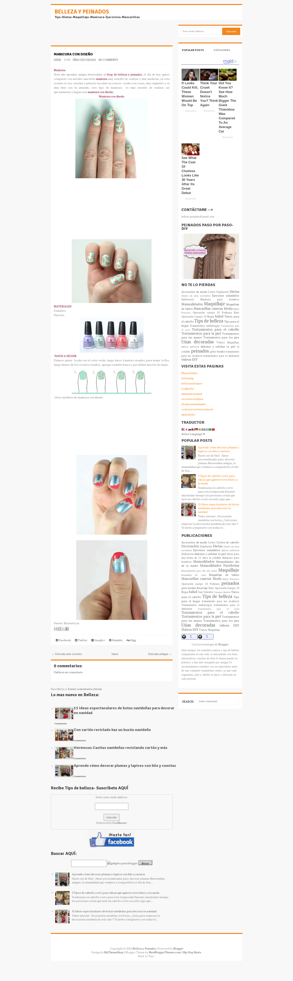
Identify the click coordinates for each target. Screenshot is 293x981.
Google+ (99, 640)
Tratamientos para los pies (221, 337)
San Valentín (205, 592)
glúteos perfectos (190, 346)
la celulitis (215, 558)
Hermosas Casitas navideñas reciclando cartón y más (120, 747)
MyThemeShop (113, 952)
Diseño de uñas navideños (195, 295)
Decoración (190, 546)
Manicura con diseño (73, 54)
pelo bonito (217, 351)
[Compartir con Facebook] (67, 629)
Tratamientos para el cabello (215, 329)
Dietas (234, 291)
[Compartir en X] (63, 629)
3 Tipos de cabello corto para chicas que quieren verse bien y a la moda (115, 893)
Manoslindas (189, 373)
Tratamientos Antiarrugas (205, 325)
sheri (57, 60)
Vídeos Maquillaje (227, 342)
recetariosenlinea (192, 399)
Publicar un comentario (68, 672)
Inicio (115, 654)
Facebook (64, 640)
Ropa (210, 316)
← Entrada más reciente (67, 654)
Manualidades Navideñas (219, 565)
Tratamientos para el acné (218, 608)
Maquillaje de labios (224, 575)
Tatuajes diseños (222, 592)
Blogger (223, 644)
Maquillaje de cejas (193, 574)
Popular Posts (193, 50)
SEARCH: (188, 701)
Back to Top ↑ (146, 956)
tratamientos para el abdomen (221, 356)
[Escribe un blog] (59, 629)
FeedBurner (119, 823)
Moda (228, 308)
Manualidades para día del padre (199, 570)
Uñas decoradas (84, 60)
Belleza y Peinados (82, 11)
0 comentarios (61, 723)
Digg (133, 640)
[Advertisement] (83, 35)
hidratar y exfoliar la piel (218, 346)
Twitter (82, 640)
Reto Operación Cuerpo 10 (223, 588)
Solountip (187, 378)
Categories (221, 50)
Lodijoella (187, 388)
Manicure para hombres (219, 299)
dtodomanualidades (193, 404)
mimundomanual (191, 394)
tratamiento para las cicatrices (220, 601)
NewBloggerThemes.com (165, 952)
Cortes (211, 292)
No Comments (108, 60)
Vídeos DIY (189, 629)
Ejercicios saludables (225, 295)
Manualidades (192, 304)
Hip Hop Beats (192, 952)
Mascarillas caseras (208, 308)
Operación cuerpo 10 (206, 312)
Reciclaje (202, 588)
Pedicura (227, 312)
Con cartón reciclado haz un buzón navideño (112, 729)
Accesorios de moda (194, 292)
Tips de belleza (208, 321)
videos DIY (189, 359)
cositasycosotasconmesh (197, 409)
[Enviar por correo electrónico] (56, 629)
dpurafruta (188, 414)
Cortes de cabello (227, 542)
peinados (200, 351)
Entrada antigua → (160, 654)
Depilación (222, 292)
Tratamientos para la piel (201, 333)
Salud (219, 316)
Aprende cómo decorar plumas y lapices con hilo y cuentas (125, 765)
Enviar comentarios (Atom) (85, 689)
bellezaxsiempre (191, 383)
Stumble (117, 640)
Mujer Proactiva (231, 578)
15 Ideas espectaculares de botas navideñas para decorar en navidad (124, 710)
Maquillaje (214, 304)
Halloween (187, 299)
